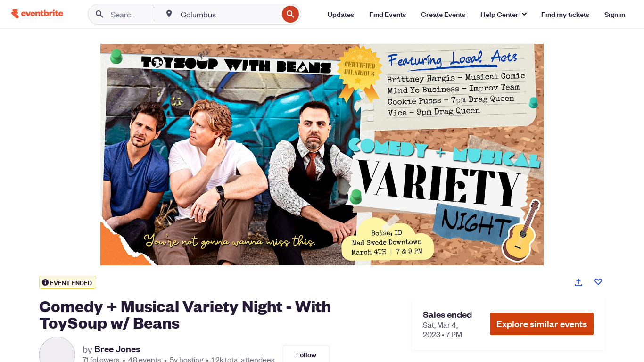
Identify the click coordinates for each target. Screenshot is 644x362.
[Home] (37, 14)
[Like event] (598, 281)
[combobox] (228, 14)
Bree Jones (117, 349)
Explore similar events (541, 323)
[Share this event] (578, 282)
